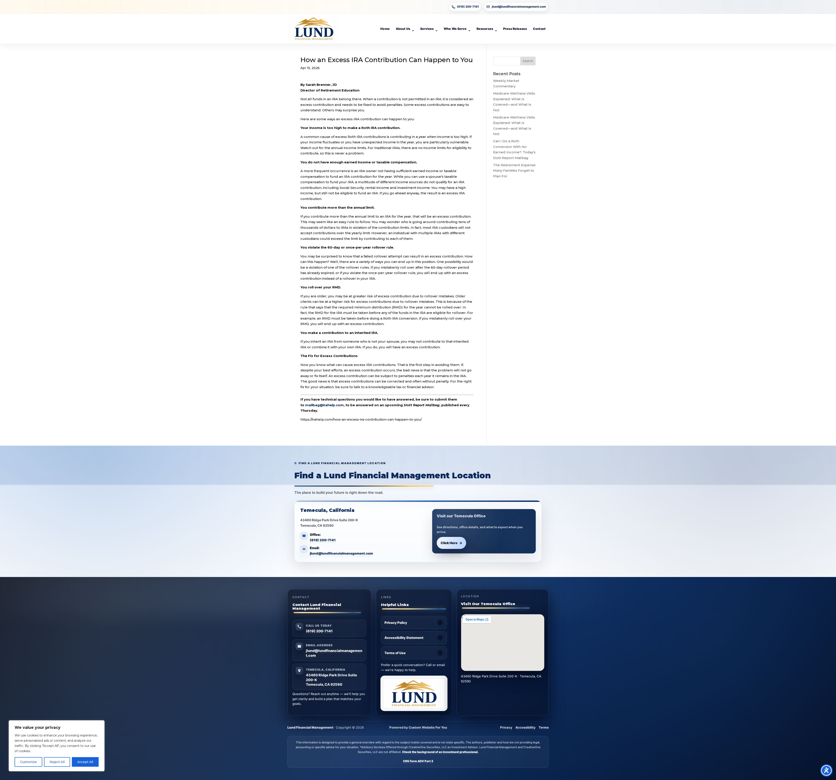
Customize (28, 762)
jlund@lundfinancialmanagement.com (519, 6)
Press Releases (515, 28)
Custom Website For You (428, 727)
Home (385, 28)
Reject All (57, 762)
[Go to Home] (314, 28)
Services (427, 28)
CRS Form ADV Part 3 (418, 761)
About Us (403, 28)
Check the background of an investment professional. (440, 752)
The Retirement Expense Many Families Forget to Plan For (514, 170)
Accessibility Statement (403, 638)
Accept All (85, 762)
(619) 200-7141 (468, 6)
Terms (544, 727)
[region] (56, 745)
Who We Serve (455, 28)
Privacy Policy (395, 623)
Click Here (451, 543)
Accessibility (525, 727)
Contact (539, 28)
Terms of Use (395, 653)
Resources (485, 28)
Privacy (506, 727)
